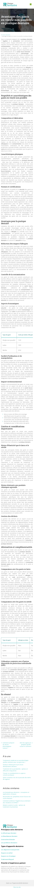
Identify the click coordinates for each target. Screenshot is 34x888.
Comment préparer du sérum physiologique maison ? (8, 745)
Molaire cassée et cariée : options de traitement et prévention (14, 806)
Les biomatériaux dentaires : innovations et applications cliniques (16, 793)
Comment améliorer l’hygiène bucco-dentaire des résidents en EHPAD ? (16, 802)
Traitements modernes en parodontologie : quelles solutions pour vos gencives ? (16, 761)
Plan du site (17, 887)
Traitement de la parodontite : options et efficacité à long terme (15, 770)
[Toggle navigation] (31, 4)
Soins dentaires (6, 34)
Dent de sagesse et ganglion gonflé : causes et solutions (25, 744)
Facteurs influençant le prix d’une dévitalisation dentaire (13, 765)
